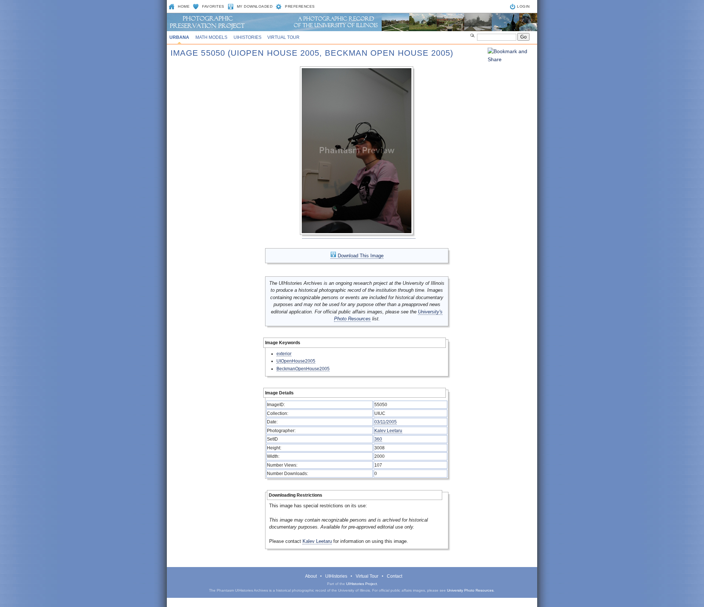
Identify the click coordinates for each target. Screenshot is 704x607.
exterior (284, 353)
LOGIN (523, 6)
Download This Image (360, 255)
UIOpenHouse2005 (295, 360)
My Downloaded (255, 6)
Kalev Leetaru (388, 430)
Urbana (179, 37)
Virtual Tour (283, 37)
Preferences (300, 6)
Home (184, 6)
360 (378, 439)
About (311, 576)
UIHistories (247, 37)
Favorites (213, 6)
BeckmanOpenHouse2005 (303, 368)
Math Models (211, 37)
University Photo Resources (470, 590)
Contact (394, 576)
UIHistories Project (361, 584)
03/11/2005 (385, 421)
